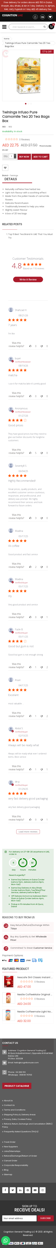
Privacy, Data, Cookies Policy (18, 1119)
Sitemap (8, 1174)
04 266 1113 (21, 1072)
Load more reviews (28, 831)
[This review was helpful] (30, 346)
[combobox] (25, 27)
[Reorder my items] (42, 16)
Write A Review (28, 279)
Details (10, 179)
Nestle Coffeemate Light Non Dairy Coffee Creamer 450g (35, 1011)
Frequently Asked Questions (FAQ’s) (21, 1131)
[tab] (28, 179)
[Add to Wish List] (5, 168)
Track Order (10, 1142)
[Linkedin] (20, 1190)
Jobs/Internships (12, 1151)
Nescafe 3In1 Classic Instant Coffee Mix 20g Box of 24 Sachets (35, 977)
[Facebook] (5, 1190)
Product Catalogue (17, 1085)
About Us (8, 1100)
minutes (32, 870)
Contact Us (9, 1105)
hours (23, 870)
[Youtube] (35, 1190)
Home (6, 38)
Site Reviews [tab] (16, 292)
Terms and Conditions (14, 1110)
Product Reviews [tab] (38, 292)
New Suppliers (11, 1146)
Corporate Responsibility (16, 1165)
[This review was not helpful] (42, 346)
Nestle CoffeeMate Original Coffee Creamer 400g (35, 994)
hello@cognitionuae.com (26, 1062)
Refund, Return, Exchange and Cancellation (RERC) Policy (27, 1125)
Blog (6, 1170)
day (14, 870)
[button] (25, 103)
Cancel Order (10, 1160)
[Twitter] (13, 1190)
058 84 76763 (25, 1075)
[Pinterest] (28, 1190)
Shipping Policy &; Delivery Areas (20, 1114)
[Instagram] (43, 1190)
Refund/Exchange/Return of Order (20, 1156)
